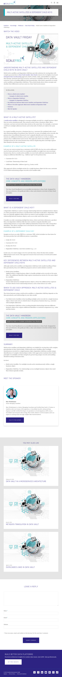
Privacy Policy (12, 673)
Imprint (5, 673)
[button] (57, 2)
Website (6, 624)
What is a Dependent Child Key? (16, 98)
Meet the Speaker (12, 109)
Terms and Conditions (21, 673)
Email (6, 617)
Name (6, 610)
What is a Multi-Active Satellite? (16, 94)
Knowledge (13, 25)
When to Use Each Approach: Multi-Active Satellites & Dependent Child (27, 104)
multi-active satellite (11, 120)
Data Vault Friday (29, 25)
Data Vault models (24, 75)
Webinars (20, 25)
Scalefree (6, 25)
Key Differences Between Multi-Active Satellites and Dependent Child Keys (28, 102)
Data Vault (34, 75)
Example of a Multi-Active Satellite (19, 96)
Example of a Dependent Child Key (19, 100)
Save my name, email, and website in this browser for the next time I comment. (26, 633)
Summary (10, 106)
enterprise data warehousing (12, 76)
